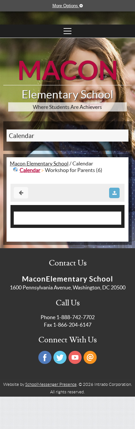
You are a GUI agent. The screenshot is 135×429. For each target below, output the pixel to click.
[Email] (90, 357)
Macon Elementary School (39, 163)
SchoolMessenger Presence (51, 384)
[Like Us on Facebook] (44, 357)
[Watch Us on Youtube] (75, 357)
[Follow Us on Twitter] (60, 357)
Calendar (21, 135)
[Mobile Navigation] (67, 31)
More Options (65, 5)
